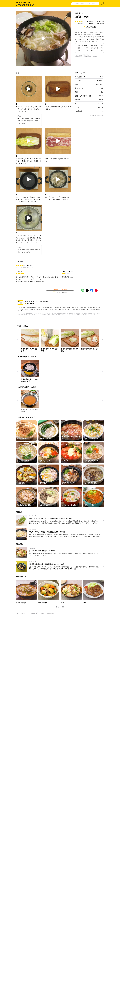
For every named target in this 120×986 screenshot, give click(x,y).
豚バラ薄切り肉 (80, 77)
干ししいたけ (79, 88)
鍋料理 (23, 613)
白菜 (76, 84)
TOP (17, 613)
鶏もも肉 (78, 80)
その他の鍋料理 (33, 613)
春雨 (76, 92)
